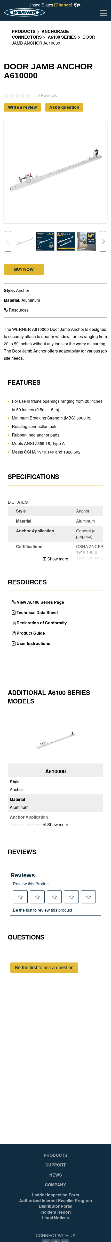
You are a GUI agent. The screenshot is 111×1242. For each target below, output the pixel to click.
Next (103, 241)
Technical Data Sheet (37, 612)
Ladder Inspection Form (55, 1195)
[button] (24, 269)
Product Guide (31, 633)
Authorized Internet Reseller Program (55, 1200)
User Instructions (33, 643)
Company (55, 1185)
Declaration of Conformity (42, 623)
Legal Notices (55, 1218)
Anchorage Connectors (40, 34)
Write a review (22, 107)
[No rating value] (20, 95)
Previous (8, 241)
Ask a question (64, 107)
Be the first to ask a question (44, 967)
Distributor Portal (55, 1206)
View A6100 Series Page (40, 602)
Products (24, 31)
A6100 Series (62, 37)
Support (55, 1165)
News (55, 1175)
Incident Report (56, 1212)
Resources (18, 310)
